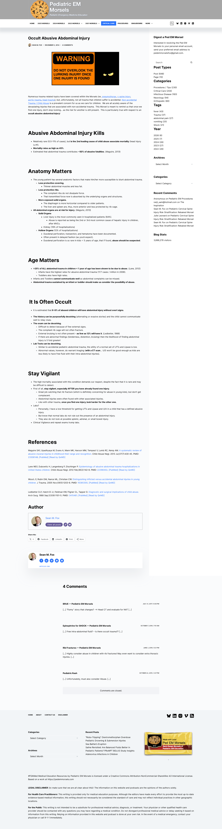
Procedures (123, 23)
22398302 (102, 470)
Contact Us (50, 715)
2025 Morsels (44, 23)
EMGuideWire (136, 23)
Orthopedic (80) (161, 101)
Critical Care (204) (163, 91)
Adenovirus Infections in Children (102, 754)
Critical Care (108, 23)
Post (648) (159, 73)
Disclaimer (63, 715)
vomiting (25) (160, 121)
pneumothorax (109, 96)
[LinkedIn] (181, 23)
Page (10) (158, 77)
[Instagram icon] (62, 561)
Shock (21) (159, 125)
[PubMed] (44, 457)
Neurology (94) (161, 97)
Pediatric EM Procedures (181, 198)
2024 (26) (159, 142)
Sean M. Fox (52, 518)
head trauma (48, 100)
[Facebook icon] (41, 561)
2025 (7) (158, 139)
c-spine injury (123, 96)
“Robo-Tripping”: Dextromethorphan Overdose (108, 737)
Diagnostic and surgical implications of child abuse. (114, 492)
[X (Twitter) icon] (57, 561)
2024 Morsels (59, 23)
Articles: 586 (44, 566)
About (38, 715)
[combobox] (171, 62)
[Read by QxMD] (57, 457)
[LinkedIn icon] (46, 561)
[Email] (70, 525)
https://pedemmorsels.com (61, 779)
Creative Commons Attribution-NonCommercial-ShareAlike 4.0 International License (151, 776)
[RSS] (193, 23)
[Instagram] (185, 23)
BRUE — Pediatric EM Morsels (78, 604)
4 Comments (67, 45)
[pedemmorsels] (168, 743)
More (148, 23)
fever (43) (158, 111)
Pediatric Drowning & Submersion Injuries (106, 740)
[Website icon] (52, 561)
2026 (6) (158, 135)
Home (32, 23)
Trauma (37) (159, 115)
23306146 (33, 457)
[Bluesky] (177, 23)
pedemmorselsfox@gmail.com (168, 53)
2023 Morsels (74, 23)
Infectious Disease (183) (165, 94)
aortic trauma (34, 100)
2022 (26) (159, 149)
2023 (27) (158, 145)
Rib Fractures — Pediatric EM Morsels (82, 647)
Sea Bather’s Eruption (96, 744)
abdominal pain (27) (163, 118)
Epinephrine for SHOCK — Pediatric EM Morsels (87, 625)
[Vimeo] (189, 23)
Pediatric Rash (70, 673)
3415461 (73, 495)
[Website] (65, 525)
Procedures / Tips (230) (165, 87)
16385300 (83, 482)
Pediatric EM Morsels (81, 776)
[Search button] (191, 62)
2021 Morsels (91, 23)
